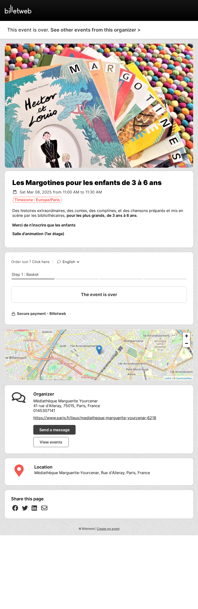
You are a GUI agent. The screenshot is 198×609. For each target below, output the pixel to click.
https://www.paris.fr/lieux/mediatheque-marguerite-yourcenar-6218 (94, 417)
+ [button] (186, 336)
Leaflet (167, 378)
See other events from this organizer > (95, 30)
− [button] (186, 343)
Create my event (108, 528)
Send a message (54, 429)
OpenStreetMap (184, 378)
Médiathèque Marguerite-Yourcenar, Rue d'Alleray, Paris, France (92, 472)
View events (51, 442)
